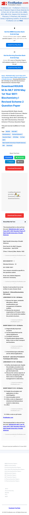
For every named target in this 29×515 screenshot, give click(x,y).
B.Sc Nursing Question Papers (13, 467)
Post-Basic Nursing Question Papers (14, 469)
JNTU (6, 488)
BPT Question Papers (10, 475)
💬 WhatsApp (20, 157)
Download (9, 145)
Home (3, 75)
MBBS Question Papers (11, 463)
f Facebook (8, 157)
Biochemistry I (6, 134)
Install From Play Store (14, 45)
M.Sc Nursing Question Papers (13, 471)
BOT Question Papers (10, 477)
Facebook (12, 508)
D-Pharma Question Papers (12, 481)
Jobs (22, 486)
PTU (6, 494)
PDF (4, 145)
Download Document (14, 168)
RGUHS (8, 131)
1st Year (22, 137)
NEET (6, 496)
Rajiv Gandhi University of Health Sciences (14, 142)
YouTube (17, 508)
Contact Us (14, 501)
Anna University (9, 490)
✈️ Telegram (10, 161)
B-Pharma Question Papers (12, 479)
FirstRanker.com (8, 417)
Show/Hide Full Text (9, 221)
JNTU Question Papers (18, 455)
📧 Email (20, 161)
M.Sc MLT (14, 131)
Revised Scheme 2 (17, 134)
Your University (10, 486)
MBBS (6, 460)
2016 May (15, 137)
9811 (4, 140)
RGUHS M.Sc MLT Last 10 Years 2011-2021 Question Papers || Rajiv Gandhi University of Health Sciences (14, 77)
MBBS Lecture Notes (10, 465)
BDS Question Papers (10, 473)
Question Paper (7, 137)
